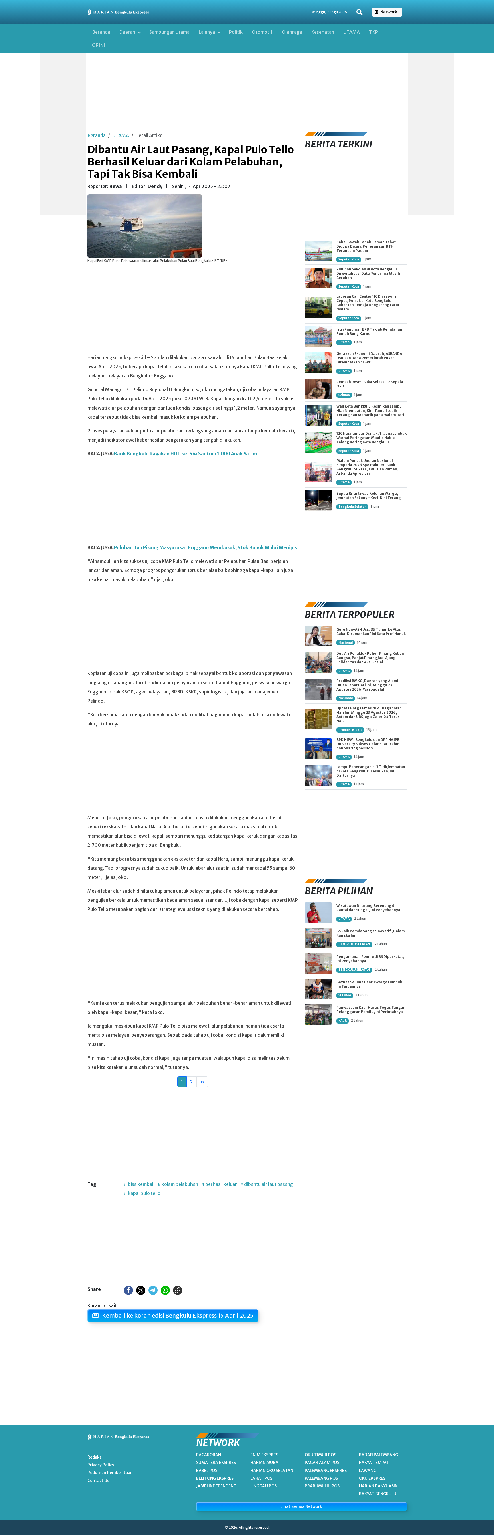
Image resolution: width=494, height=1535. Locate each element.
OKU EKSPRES (372, 1478)
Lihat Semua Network (301, 1506)
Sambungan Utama (169, 32)
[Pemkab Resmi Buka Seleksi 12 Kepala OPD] (318, 389)
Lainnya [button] (207, 32)
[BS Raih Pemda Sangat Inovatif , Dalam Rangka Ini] (318, 938)
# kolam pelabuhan (178, 1184)
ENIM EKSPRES (264, 1454)
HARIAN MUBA (264, 1462)
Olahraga (292, 32)
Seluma (344, 395)
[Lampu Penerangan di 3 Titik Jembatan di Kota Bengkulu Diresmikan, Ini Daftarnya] (318, 775)
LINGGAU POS (263, 1486)
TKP (373, 32)
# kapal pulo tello (142, 1193)
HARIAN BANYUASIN (378, 1486)
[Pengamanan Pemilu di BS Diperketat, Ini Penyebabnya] (318, 963)
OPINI (98, 45)
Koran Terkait (102, 1305)
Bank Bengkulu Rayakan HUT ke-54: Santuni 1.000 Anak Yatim (185, 453)
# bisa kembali (139, 1184)
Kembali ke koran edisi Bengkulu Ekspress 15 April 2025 (177, 1315)
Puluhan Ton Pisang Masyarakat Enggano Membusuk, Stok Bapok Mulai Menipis (205, 547)
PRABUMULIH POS (322, 1486)
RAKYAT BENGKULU (377, 1493)
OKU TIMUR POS (320, 1454)
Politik (236, 32)
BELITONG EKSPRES (215, 1478)
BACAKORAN (208, 1454)
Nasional (345, 642)
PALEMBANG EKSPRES (326, 1470)
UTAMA (351, 32)
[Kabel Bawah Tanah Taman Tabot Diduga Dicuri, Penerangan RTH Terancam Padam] (318, 251)
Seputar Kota (348, 259)
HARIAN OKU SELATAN (271, 1470)
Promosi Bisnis (350, 730)
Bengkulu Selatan (352, 507)
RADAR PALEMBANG (378, 1454)
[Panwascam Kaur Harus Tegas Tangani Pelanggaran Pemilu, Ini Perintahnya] (318, 1014)
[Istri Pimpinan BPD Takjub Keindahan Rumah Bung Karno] (318, 336)
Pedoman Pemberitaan (110, 1472)
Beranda (101, 32)
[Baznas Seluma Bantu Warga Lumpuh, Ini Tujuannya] (318, 989)
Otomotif (262, 32)
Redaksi (95, 1457)
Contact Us (98, 1480)
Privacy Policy (100, 1464)
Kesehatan (322, 32)
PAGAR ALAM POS (322, 1462)
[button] (359, 12)
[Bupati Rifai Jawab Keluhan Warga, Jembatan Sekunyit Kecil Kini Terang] (318, 500)
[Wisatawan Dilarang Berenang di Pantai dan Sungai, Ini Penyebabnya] (318, 912)
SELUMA (344, 995)
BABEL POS (206, 1470)
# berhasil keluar (219, 1184)
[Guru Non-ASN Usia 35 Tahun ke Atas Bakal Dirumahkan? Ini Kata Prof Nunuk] (318, 636)
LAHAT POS (261, 1478)
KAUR (342, 1020)
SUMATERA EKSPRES (216, 1462)
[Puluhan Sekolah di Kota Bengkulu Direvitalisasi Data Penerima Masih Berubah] (318, 278)
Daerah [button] (127, 32)
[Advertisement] (63, 129)
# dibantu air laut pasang (266, 1184)
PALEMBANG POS (321, 1478)
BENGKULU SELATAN (354, 944)
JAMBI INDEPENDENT (216, 1486)
